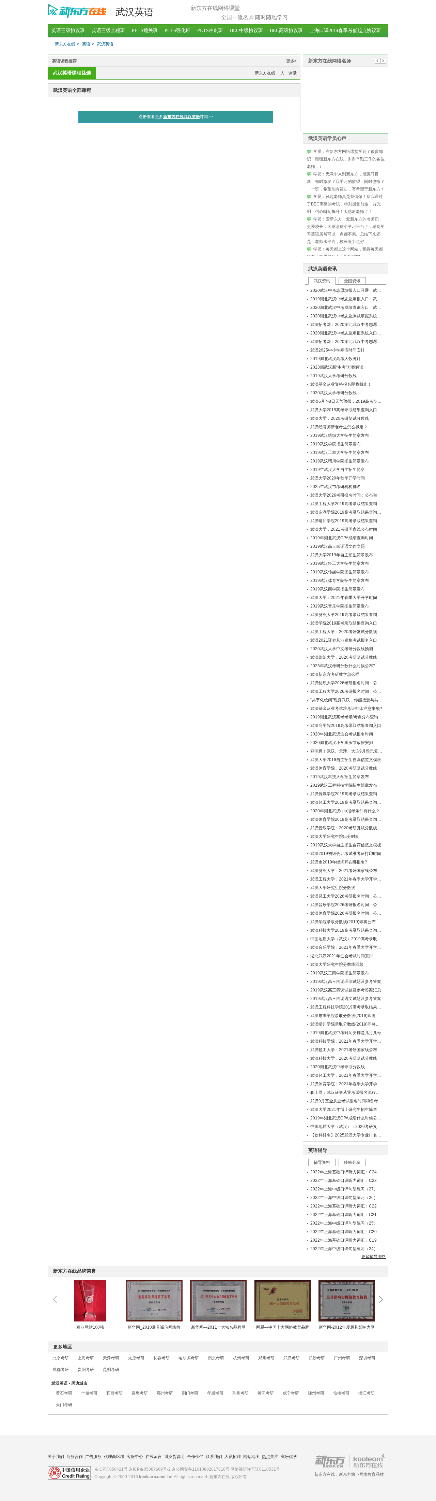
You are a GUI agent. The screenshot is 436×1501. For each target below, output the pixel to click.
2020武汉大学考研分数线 (333, 392)
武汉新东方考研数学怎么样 (334, 674)
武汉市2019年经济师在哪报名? (338, 862)
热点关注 (270, 1456)
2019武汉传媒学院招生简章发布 (339, 572)
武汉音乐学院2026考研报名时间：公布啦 (347, 904)
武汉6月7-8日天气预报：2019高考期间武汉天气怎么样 (360, 401)
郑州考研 (266, 1358)
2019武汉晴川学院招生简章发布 (339, 461)
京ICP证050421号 (111, 1469)
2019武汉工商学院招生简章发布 (339, 973)
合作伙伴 (195, 1456)
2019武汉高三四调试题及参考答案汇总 (345, 990)
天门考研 (64, 1404)
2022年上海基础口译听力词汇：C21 (343, 1214)
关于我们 (56, 1456)
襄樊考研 (139, 1393)
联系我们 (214, 1456)
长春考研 (161, 1358)
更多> (291, 61)
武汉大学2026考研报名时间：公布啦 (343, 495)
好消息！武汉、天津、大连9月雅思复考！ (348, 751)
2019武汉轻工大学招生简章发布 (339, 563)
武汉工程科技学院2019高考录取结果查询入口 (351, 1007)
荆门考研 (190, 1393)
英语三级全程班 (108, 30)
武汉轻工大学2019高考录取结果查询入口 (347, 802)
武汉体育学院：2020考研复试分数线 (343, 768)
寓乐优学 (289, 1456)
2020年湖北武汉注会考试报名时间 (341, 734)
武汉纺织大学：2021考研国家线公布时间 (347, 870)
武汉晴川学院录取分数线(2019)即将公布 (347, 1024)
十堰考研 (89, 1393)
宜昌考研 (114, 1393)
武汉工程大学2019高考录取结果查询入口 (347, 503)
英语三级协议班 (68, 30)
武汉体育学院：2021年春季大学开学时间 (347, 1084)
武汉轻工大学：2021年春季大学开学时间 (347, 1075)
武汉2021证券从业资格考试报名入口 (343, 640)
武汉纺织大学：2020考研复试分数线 (343, 657)
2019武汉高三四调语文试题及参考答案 (345, 998)
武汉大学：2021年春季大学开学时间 (343, 597)
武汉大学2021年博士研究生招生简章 (343, 1109)
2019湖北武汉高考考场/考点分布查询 (344, 717)
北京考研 (60, 1358)
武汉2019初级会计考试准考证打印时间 (345, 853)
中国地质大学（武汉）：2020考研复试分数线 (351, 1126)
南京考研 (216, 1358)
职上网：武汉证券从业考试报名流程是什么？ (351, 1092)
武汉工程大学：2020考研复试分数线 (343, 631)
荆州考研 (240, 1393)
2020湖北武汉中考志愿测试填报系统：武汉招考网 (356, 316)
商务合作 (74, 1456)
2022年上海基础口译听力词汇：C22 (343, 1206)
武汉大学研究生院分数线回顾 (336, 964)
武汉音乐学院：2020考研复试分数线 (343, 828)
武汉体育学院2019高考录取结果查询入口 (347, 819)
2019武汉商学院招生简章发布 (337, 589)
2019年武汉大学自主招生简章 (337, 469)
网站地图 (251, 1456)
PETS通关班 (145, 30)
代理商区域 (114, 1456)
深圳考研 (367, 1358)
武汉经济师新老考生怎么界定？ (339, 427)
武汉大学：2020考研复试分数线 (339, 418)
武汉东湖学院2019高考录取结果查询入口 (347, 512)
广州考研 (342, 1358)
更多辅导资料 (373, 1256)
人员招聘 (232, 1456)
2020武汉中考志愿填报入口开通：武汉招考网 (351, 290)
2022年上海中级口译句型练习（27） (344, 1189)
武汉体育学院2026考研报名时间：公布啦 (347, 913)
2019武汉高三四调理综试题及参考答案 (345, 981)
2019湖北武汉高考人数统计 (335, 358)
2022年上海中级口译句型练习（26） (344, 1197)
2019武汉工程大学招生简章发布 (339, 452)
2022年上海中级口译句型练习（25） (344, 1223)
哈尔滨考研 (188, 1358)
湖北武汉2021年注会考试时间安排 (341, 956)
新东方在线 (65, 44)
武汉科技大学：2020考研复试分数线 (343, 1058)
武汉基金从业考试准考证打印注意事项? (346, 708)
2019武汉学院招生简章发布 (335, 444)
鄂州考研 (165, 1393)
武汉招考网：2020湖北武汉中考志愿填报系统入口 (356, 324)
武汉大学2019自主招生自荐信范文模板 (345, 759)
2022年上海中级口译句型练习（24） (344, 1248)
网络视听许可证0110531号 (255, 1469)
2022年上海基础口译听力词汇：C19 (343, 1240)
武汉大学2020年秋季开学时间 (337, 478)
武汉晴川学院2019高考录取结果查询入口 (347, 520)
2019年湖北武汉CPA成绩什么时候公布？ (347, 1118)
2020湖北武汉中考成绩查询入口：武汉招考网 (351, 307)
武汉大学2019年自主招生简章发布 (341, 555)
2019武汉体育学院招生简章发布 (339, 580)
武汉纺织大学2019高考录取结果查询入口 (347, 614)
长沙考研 (317, 1358)
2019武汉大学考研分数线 (333, 375)
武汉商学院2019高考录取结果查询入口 (345, 725)
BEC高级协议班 (286, 30)
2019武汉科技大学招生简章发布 (339, 776)
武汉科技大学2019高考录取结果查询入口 (347, 930)
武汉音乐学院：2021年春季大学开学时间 (347, 947)
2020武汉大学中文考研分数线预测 (341, 648)
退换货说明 (174, 1456)
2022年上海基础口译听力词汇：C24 (343, 1172)
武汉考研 (291, 1358)
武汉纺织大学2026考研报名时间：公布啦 (347, 683)
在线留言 (153, 1456)
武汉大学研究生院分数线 (332, 887)
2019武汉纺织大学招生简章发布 (339, 435)
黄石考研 (64, 1393)
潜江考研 (366, 1393)
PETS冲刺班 (210, 30)
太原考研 (136, 1358)
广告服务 (93, 1456)
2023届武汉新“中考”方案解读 (336, 367)
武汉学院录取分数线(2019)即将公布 (343, 921)
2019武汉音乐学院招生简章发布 (339, 606)
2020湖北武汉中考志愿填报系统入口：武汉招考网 (356, 333)
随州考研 (316, 1393)
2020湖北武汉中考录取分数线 (337, 1066)
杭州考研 (241, 1358)
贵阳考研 (86, 1369)
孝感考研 (215, 1393)
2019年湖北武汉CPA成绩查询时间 (341, 537)
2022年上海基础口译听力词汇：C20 (343, 1231)
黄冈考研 (266, 1393)
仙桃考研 (341, 1393)
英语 (86, 44)
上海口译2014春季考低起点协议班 (345, 30)
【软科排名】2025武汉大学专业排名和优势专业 (354, 1135)
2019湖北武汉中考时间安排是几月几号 (345, 1032)
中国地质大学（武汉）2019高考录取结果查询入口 (356, 939)
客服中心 (135, 1456)
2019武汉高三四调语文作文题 (337, 546)
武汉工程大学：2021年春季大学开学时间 (347, 879)
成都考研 (60, 1369)
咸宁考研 (291, 1393)
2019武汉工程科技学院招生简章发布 (343, 785)
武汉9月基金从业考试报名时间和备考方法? (349, 1101)
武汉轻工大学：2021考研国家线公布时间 (347, 1049)
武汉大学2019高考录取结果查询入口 (343, 410)
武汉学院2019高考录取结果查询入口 (343, 623)
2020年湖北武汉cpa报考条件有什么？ (345, 811)
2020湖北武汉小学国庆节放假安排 (341, 742)
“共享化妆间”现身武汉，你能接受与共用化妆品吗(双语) (360, 700)
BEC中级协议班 (246, 30)
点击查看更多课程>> (176, 116)
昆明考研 (111, 1369)
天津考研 (111, 1358)
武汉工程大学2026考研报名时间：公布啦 (347, 691)
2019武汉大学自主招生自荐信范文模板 (345, 845)
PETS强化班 (177, 30)
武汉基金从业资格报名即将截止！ (341, 384)
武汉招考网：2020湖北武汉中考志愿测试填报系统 (356, 341)
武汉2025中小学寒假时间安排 (337, 350)
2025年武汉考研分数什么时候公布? (342, 665)
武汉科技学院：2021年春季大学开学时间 (347, 1041)
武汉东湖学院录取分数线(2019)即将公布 (347, 1015)
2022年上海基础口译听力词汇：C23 (343, 1180)
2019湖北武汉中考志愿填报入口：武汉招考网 (351, 299)
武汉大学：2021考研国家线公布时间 (343, 529)
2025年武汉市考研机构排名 (335, 486)
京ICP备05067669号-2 (150, 1469)
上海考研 (86, 1358)
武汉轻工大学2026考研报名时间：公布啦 (347, 896)
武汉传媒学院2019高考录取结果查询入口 (347, 793)
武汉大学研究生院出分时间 (334, 836)
